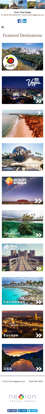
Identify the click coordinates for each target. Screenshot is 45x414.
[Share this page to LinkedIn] (22, 410)
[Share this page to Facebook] (12, 410)
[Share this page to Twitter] (33, 410)
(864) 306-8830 (10, 15)
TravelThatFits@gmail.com (32, 15)
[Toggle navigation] (3, 28)
